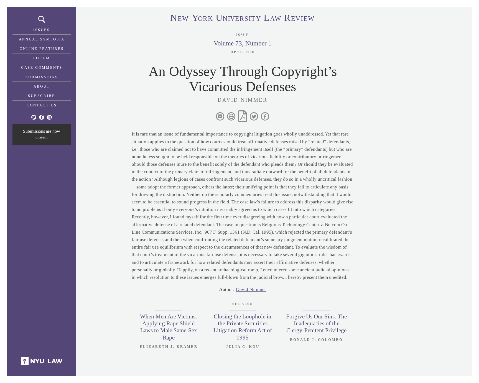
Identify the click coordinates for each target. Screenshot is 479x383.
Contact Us (42, 105)
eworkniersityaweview (242, 18)
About (42, 86)
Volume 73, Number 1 (243, 43)
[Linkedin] (49, 117)
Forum (41, 58)
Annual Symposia (42, 39)
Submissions (42, 77)
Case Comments (41, 67)
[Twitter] (33, 117)
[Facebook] (41, 117)
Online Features (42, 49)
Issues (41, 30)
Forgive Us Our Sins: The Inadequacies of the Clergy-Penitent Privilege (316, 323)
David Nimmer (251, 289)
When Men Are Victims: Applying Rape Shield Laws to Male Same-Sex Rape (168, 327)
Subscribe (41, 96)
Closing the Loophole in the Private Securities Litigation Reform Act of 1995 (242, 327)
